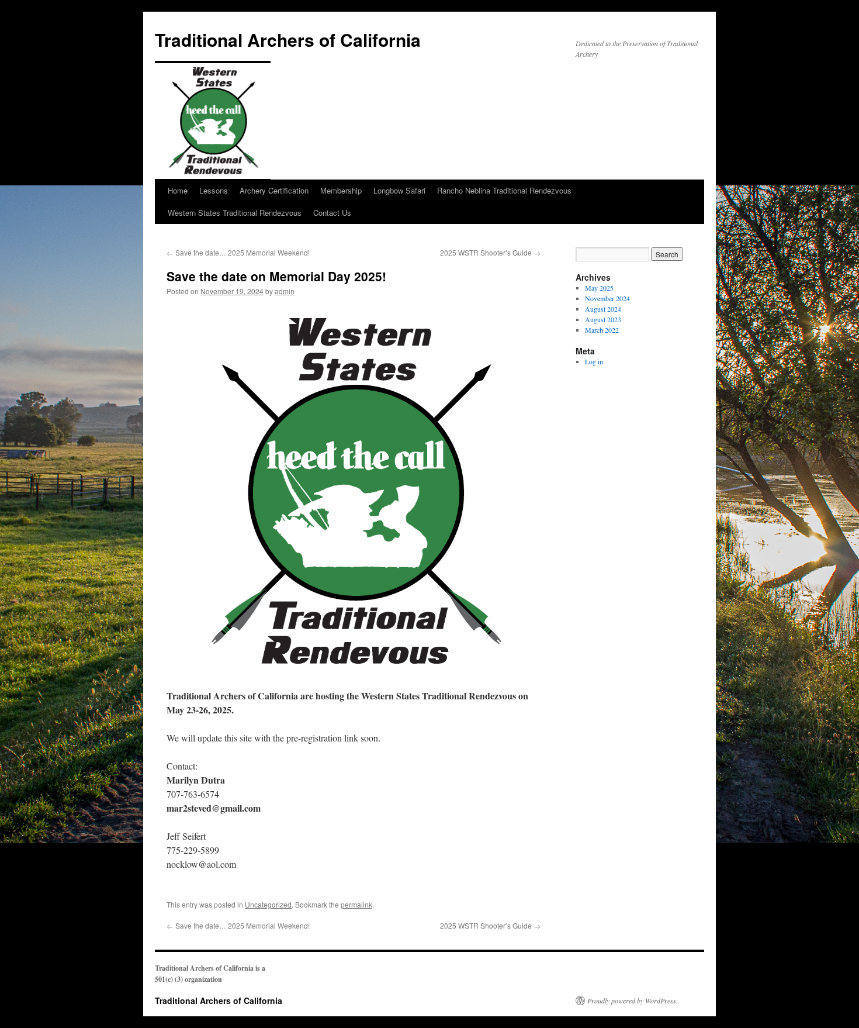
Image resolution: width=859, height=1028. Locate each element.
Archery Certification (274, 190)
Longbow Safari (399, 190)
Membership (341, 190)
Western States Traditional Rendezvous (235, 212)
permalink (356, 904)
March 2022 (602, 329)
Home (178, 190)
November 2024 (607, 298)
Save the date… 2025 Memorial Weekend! (238, 252)
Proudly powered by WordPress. (632, 1000)
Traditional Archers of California (288, 39)
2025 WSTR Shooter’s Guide (490, 252)
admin (285, 291)
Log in (594, 361)
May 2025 (599, 287)
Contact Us (332, 212)
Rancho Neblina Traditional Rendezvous (504, 190)
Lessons (213, 190)
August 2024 (603, 308)
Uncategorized (268, 904)
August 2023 (603, 319)
